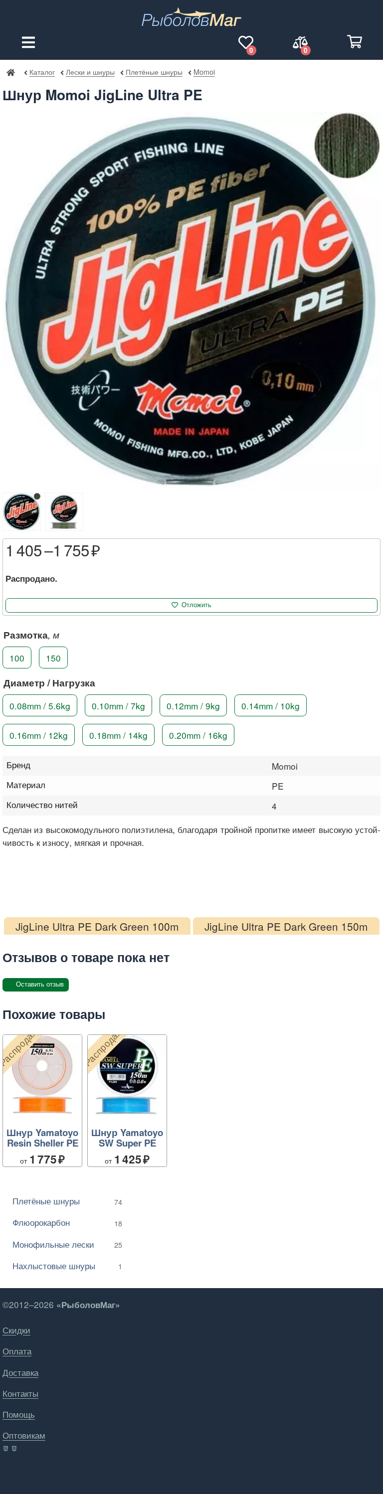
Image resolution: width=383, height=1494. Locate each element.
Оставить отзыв (40, 984)
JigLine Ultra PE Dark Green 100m (97, 926)
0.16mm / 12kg (38, 734)
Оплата (16, 1350)
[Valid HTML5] (6, 1449)
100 (16, 657)
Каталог (42, 71)
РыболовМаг (10, 72)
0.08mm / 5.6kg (39, 705)
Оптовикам (23, 1435)
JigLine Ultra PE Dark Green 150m (286, 926)
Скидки (16, 1330)
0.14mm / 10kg (270, 705)
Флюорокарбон (67, 1222)
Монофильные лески (67, 1244)
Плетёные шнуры (154, 71)
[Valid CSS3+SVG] (15, 1449)
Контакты (20, 1393)
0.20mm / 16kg (198, 734)
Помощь (18, 1414)
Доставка (20, 1372)
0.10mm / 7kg (118, 705)
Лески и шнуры (90, 71)
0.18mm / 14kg (118, 734)
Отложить (196, 605)
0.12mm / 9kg (193, 705)
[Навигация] (28, 42)
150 (53, 657)
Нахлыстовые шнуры (67, 1265)
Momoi (203, 71)
